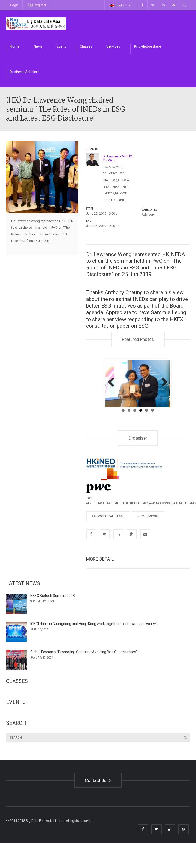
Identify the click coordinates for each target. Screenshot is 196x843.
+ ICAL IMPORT (148, 516)
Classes (86, 46)
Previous (113, 382)
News (38, 46)
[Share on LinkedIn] (118, 534)
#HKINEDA (179, 503)
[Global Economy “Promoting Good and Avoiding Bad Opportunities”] (16, 660)
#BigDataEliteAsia (127, 503)
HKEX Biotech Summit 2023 (52, 596)
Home (15, 46)
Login (14, 5)
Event (61, 46)
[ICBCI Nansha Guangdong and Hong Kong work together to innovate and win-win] (16, 632)
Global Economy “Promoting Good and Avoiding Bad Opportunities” (83, 652)
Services (113, 46)
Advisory (148, 214)
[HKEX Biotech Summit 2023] (16, 604)
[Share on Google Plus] (132, 534)
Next (162, 382)
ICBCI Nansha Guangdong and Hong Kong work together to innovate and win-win (94, 624)
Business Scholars (24, 72)
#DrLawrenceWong (156, 503)
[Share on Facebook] (91, 534)
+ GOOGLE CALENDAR (108, 516)
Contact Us (96, 780)
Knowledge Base (147, 46)
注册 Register (36, 5)
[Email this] (145, 534)
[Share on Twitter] (105, 534)
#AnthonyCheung (98, 503)
